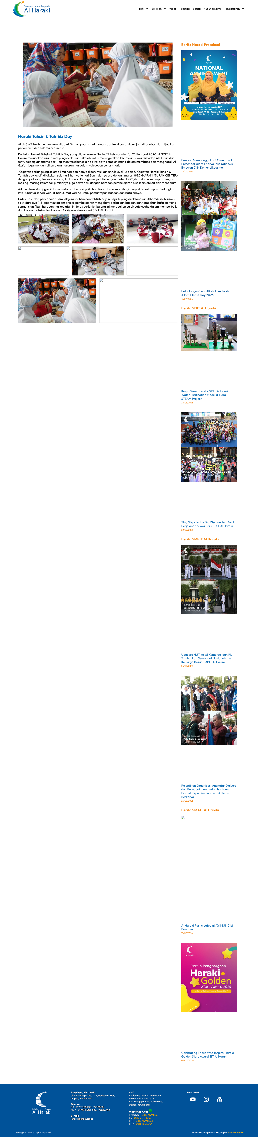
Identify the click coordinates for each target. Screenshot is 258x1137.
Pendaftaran (232, 8)
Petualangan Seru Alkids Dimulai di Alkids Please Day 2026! (205, 293)
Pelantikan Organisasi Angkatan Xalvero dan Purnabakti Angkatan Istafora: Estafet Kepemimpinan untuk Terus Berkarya (209, 791)
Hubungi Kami (212, 8)
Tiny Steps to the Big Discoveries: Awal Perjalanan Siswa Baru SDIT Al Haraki (207, 524)
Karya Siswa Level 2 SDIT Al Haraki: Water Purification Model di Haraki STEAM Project (205, 394)
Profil (140, 8)
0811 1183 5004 (144, 1123)
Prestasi (185, 8)
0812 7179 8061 (150, 1114)
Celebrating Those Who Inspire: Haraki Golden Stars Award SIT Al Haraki (207, 1054)
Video (173, 8)
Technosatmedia (235, 1132)
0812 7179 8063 (144, 1120)
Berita (197, 8)
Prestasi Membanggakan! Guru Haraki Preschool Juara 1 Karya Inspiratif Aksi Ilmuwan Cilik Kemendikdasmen (207, 163)
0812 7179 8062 (142, 1117)
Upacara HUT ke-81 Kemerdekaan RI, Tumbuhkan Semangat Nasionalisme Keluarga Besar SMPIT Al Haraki (206, 658)
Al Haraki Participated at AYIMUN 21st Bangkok (207, 927)
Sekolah (157, 8)
